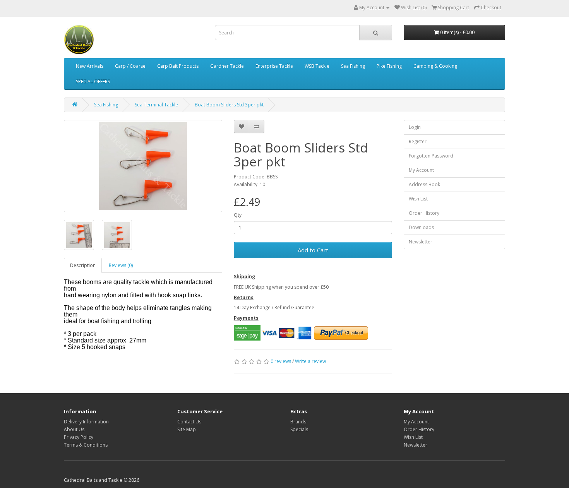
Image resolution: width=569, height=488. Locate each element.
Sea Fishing (353, 66)
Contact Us (189, 421)
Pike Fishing (389, 66)
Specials (299, 429)
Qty (238, 215)
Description (83, 265)
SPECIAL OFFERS (93, 81)
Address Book (424, 184)
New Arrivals (89, 66)
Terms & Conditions (86, 445)
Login (415, 127)
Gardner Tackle (227, 66)
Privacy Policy (78, 437)
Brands (298, 421)
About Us (74, 429)
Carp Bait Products (178, 66)
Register (418, 141)
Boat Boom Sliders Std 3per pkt (229, 104)
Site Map (186, 429)
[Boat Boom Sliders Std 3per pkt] (143, 166)
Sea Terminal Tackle (156, 104)
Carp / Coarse (130, 66)
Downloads (421, 227)
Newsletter (420, 241)
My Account (421, 170)
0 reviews (281, 361)
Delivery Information (86, 421)
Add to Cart (313, 250)
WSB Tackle (317, 66)
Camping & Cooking (435, 66)
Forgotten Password (431, 155)
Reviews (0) (121, 265)
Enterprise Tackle (274, 66)
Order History (424, 213)
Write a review (310, 361)
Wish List (418, 198)
